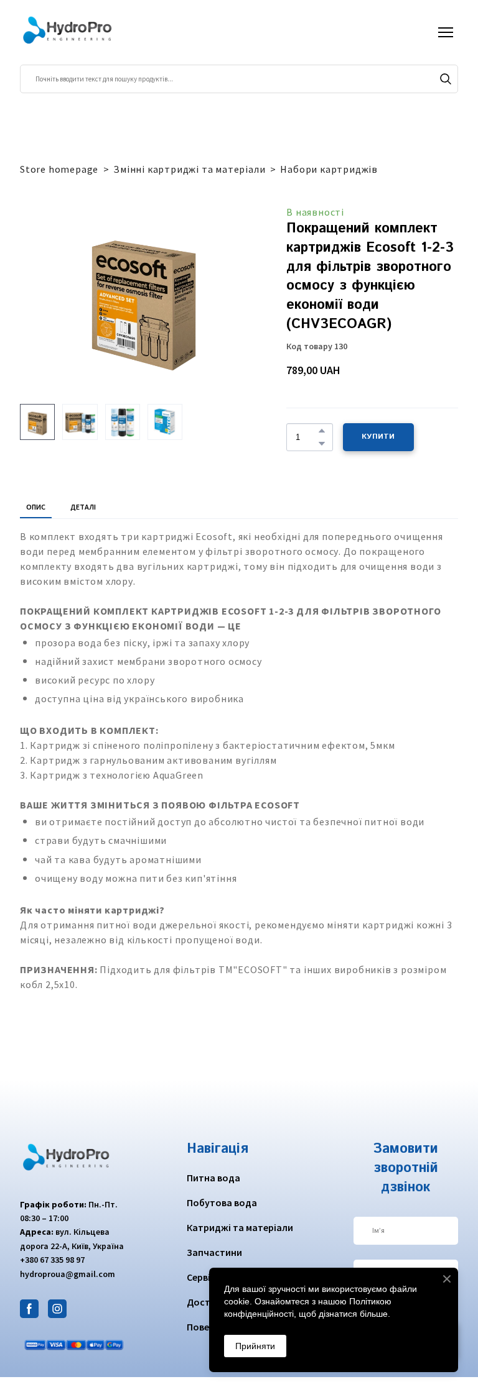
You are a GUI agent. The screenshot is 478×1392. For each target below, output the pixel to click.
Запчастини (214, 1252)
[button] (445, 78)
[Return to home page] (68, 32)
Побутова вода (222, 1202)
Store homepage (59, 169)
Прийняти (255, 1346)
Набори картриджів (329, 169)
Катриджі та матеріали (240, 1227)
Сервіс (201, 1277)
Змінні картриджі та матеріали (189, 169)
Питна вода (213, 1177)
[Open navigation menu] (445, 32)
